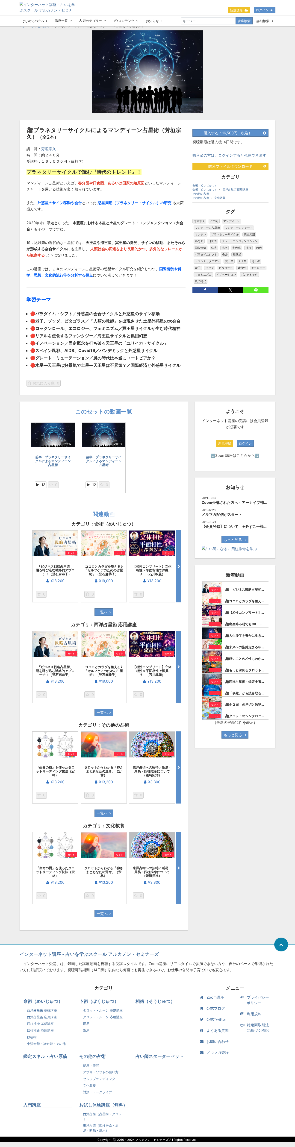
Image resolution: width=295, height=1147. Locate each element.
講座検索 (244, 21)
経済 (214, 247)
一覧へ (102, 612)
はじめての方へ (33, 21)
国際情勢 (200, 247)
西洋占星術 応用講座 (235, 189)
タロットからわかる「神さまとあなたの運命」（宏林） (103, 771)
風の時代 (200, 281)
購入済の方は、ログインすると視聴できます (229, 155)
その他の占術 (200, 193)
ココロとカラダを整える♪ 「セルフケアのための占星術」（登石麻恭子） (105, 570)
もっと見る (233, 539)
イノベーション (226, 274)
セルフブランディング (99, 1079)
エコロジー (258, 268)
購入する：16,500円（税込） (228, 133)
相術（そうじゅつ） (155, 1001)
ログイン (262, 10)
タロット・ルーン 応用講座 (103, 1017)
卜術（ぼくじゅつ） (99, 1001)
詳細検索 (263, 21)
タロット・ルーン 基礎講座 (103, 1010)
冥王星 (229, 261)
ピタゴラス (226, 268)
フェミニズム (203, 274)
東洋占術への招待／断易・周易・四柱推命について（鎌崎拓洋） (152, 771)
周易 (86, 1024)
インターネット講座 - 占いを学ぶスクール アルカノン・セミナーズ (89, 954)
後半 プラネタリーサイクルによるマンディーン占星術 (103, 461)
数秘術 (32, 1037)
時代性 (242, 268)
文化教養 (219, 197)
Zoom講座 (215, 997)
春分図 (199, 241)
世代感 (236, 247)
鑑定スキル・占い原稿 (45, 1056)
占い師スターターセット (160, 1056)
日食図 (212, 241)
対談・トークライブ (97, 1092)
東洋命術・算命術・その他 (46, 1044)
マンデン (200, 234)
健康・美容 (91, 1065)
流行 (248, 247)
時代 (259, 247)
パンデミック (249, 274)
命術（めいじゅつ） (204, 185)
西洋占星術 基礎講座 (42, 1010)
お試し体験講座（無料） (103, 1105)
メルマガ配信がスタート (222, 514)
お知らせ (152, 21)
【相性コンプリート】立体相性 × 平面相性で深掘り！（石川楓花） (152, 570)
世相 (224, 247)
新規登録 (236, 10)
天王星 (242, 261)
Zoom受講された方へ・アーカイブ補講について (242, 502)
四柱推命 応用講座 (40, 1030)
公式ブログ (215, 1008)
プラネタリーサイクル (225, 234)
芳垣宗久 (48, 149)
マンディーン (231, 221)
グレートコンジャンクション (240, 241)
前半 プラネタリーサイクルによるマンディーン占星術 (53, 461)
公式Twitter (216, 1019)
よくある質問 (217, 1030)
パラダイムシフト (206, 254)
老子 (198, 268)
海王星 (256, 261)
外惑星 (237, 254)
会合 (225, 254)
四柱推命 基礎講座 (40, 1024)
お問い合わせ (217, 1041)
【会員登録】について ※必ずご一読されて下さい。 (245, 526)
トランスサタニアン (207, 261)
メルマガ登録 (217, 1052)
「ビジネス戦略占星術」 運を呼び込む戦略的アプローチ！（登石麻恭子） (56, 570)
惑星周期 (249, 234)
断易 (86, 1030)
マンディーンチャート (239, 227)
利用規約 (254, 1014)
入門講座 (32, 1105)
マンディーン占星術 (207, 227)
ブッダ (210, 268)
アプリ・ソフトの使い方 (100, 1072)
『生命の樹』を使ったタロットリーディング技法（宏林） (55, 771)
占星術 (214, 221)
